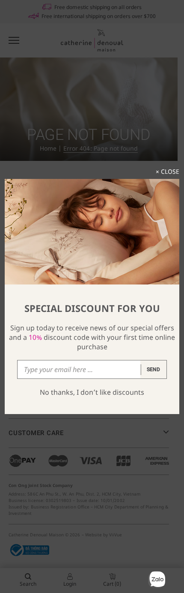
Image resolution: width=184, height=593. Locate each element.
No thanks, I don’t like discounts (92, 392)
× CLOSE (167, 171)
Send (153, 369)
